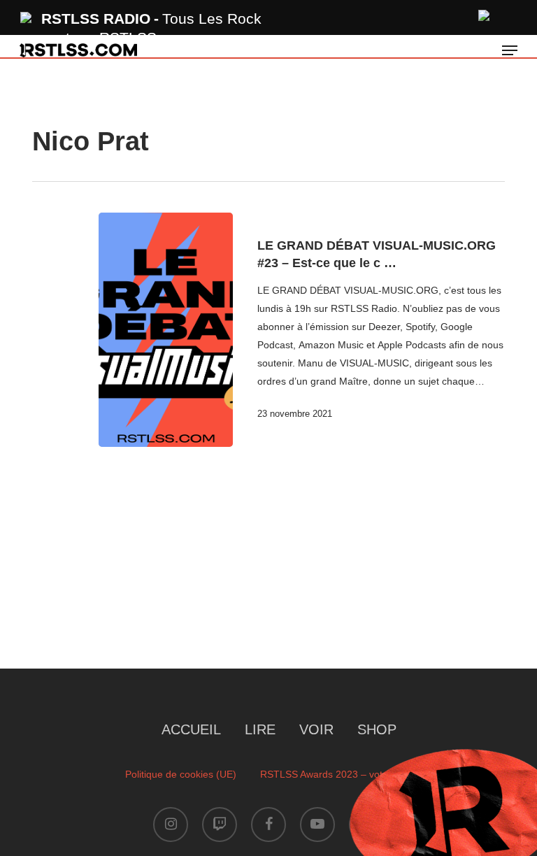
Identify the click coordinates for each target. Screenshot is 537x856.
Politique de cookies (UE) (180, 774)
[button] (509, 50)
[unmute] (484, 13)
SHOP (376, 729)
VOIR (316, 729)
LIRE (260, 729)
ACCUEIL (191, 729)
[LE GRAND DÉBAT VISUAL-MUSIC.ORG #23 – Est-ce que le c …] (166, 330)
